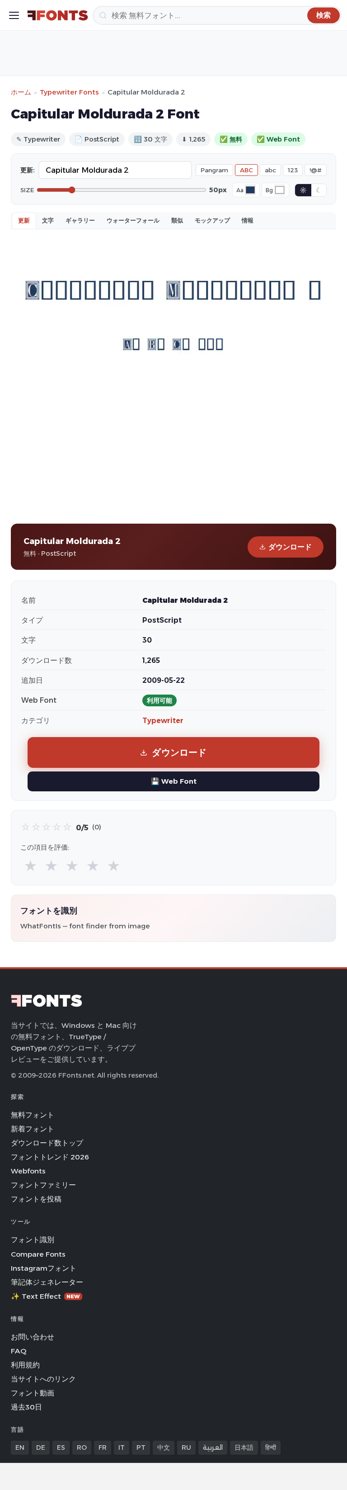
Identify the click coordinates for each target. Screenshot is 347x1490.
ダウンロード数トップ (47, 1143)
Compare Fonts (38, 1254)
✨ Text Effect (45, 1296)
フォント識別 (32, 1239)
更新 (24, 220)
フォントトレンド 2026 (50, 1157)
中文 (163, 1447)
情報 (247, 220)
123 (293, 170)
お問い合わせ (32, 1337)
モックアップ (212, 220)
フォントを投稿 (36, 1199)
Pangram (214, 170)
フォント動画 (32, 1393)
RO (82, 1447)
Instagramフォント (43, 1268)
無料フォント (32, 1115)
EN (19, 1447)
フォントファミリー (43, 1185)
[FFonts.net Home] (57, 15)
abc (270, 170)
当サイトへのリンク (43, 1379)
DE (40, 1447)
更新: (27, 170)
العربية (213, 1447)
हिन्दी (270, 1447)
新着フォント (32, 1129)
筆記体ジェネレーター (47, 1282)
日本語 (243, 1447)
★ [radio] (30, 866)
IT (121, 1447)
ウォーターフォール (133, 220)
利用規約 (25, 1365)
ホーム (21, 92)
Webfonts (28, 1171)
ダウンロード (290, 547)
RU (186, 1447)
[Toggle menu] (14, 15)
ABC (246, 170)
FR (102, 1447)
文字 (48, 220)
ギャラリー (80, 220)
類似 (177, 220)
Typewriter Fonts (69, 92)
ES (61, 1447)
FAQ (18, 1351)
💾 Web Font (174, 781)
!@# (315, 170)
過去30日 (26, 1407)
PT (140, 1447)
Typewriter (162, 720)
